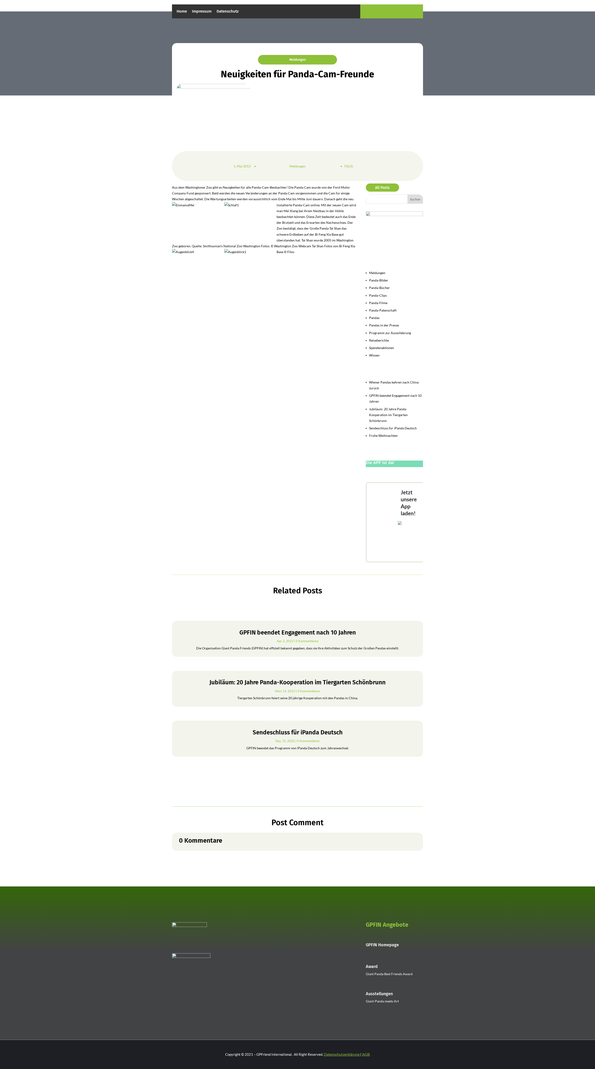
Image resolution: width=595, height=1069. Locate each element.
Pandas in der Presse (384, 325)
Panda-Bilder (378, 280)
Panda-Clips (378, 295)
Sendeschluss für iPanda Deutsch (393, 428)
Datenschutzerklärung (342, 1054)
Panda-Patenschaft (383, 310)
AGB (366, 1054)
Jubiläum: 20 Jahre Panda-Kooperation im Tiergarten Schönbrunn (388, 415)
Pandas (374, 318)
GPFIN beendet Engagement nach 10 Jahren (297, 632)
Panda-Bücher (379, 288)
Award (372, 966)
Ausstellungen (379, 993)
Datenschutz (228, 12)
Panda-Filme (378, 303)
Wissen (374, 355)
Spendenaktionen (381, 348)
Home (182, 12)
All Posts (382, 187)
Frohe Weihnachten (383, 436)
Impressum (202, 12)
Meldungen (297, 60)
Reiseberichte (379, 340)
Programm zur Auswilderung (390, 333)
